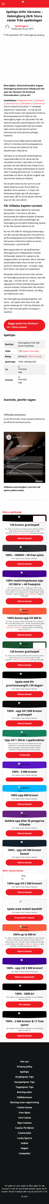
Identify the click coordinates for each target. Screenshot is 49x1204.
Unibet (24, 1143)
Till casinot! (25, 1004)
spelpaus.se (18, 627)
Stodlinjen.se (16, 533)
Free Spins (24, 1112)
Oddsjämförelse (24, 100)
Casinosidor (24, 1132)
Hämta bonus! (24, 538)
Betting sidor (24, 1092)
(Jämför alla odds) (30, 351)
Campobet (24, 1153)
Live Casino (24, 1117)
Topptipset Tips (25, 1087)
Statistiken (25, 103)
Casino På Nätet (24, 1127)
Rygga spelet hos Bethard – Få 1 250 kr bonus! (23, 325)
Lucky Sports (24, 1138)
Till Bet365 (24, 755)
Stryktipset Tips (24, 1076)
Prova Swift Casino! (24, 917)
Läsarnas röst (11, 103)
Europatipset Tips (24, 1081)
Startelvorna (39, 103)
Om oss (24, 1061)
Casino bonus (24, 1107)
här (29, 629)
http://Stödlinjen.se (31, 594)
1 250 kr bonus (34, 356)
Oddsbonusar (24, 1097)
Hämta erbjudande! (24, 977)
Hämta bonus (24, 665)
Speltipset (39, 100)
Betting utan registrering (24, 1102)
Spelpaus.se (24, 533)
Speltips (24, 1071)
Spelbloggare (21, 26)
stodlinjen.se (10, 627)
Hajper (24, 1148)
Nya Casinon (24, 1122)
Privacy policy (24, 1066)
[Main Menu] (3, 4)
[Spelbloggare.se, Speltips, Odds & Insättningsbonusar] (24, 4)
